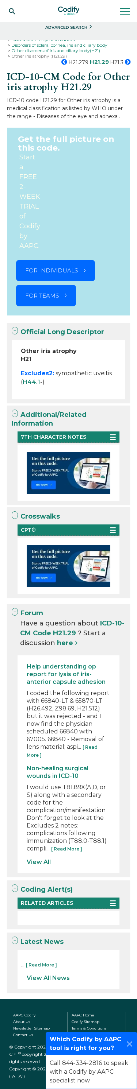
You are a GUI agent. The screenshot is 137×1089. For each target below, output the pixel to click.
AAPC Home (83, 1015)
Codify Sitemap (85, 1021)
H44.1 (31, 382)
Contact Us (23, 1034)
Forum (31, 613)
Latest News (42, 942)
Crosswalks (40, 516)
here (65, 643)
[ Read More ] (66, 849)
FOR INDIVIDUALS (51, 270)
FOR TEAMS (42, 295)
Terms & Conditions (89, 1028)
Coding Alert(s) (46, 889)
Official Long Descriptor (62, 332)
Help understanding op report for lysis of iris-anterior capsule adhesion (66, 674)
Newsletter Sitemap (31, 1028)
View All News (48, 977)
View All (39, 862)
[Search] (12, 11)
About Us (21, 1021)
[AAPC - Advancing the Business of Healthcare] (68, 11)
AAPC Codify (24, 1015)
